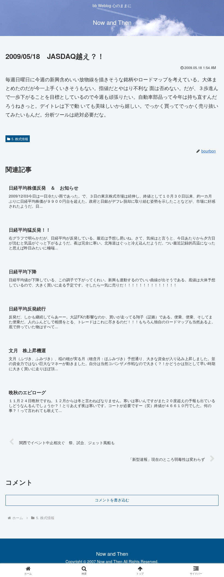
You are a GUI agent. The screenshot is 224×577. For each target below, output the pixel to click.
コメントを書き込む (112, 500)
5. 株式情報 (19, 138)
